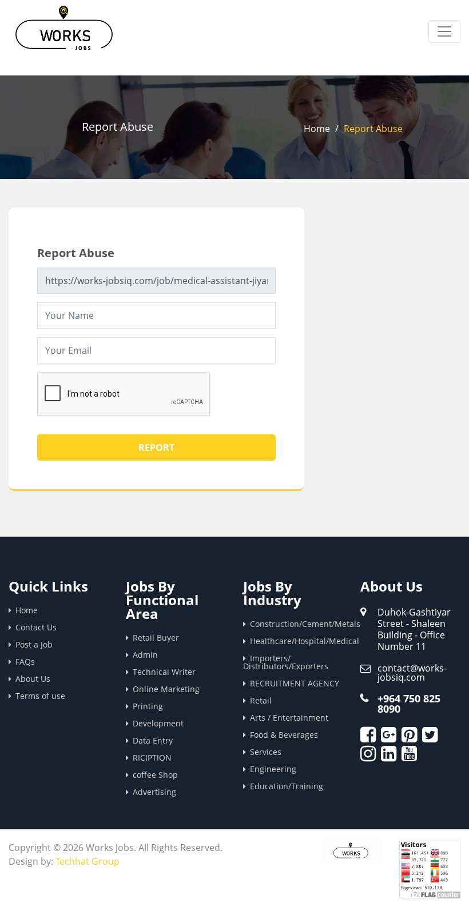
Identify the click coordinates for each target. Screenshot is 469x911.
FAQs (25, 661)
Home (317, 128)
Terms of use (40, 695)
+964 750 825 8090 (408, 704)
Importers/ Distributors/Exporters (285, 662)
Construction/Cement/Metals (296, 623)
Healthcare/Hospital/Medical (296, 641)
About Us (32, 678)
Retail (261, 700)
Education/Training (286, 786)
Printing (148, 706)
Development (158, 723)
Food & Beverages (284, 734)
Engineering (273, 769)
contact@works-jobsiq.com (412, 673)
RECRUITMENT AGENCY (294, 683)
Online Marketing (166, 689)
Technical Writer (164, 671)
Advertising (154, 791)
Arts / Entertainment (289, 717)
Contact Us (36, 627)
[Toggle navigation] (444, 31)
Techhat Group (87, 861)
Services (265, 751)
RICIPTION (152, 757)
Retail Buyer (156, 637)
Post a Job (34, 644)
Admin (145, 654)
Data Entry (153, 740)
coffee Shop (155, 774)
